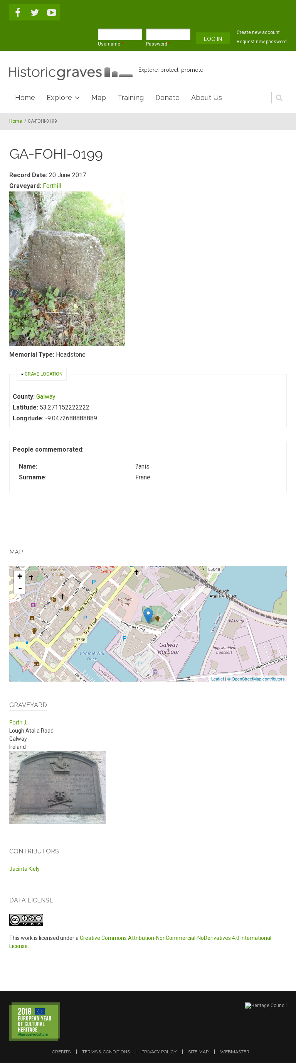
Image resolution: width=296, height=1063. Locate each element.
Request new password (262, 41)
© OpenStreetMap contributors (256, 678)
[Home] (71, 73)
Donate (167, 97)
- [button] (20, 587)
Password (158, 44)
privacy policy (159, 1051)
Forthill (52, 186)
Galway (46, 396)
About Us (206, 97)
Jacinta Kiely (24, 869)
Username (110, 44)
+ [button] (19, 576)
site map (198, 1051)
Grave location (43, 374)
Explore (59, 97)
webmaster (234, 1051)
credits (61, 1051)
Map (98, 97)
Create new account (258, 32)
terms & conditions (106, 1051)
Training (131, 97)
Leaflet (217, 678)
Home (25, 97)
